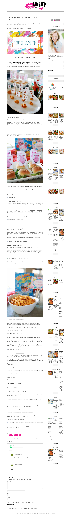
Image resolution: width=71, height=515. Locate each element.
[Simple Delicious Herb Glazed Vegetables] (61, 385)
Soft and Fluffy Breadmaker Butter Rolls (56, 305)
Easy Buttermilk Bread (61, 404)
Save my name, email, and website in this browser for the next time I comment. (21, 502)
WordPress (54, 513)
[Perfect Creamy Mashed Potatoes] (61, 316)
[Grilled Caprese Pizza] (61, 280)
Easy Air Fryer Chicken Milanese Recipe (50, 287)
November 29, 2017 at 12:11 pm (17, 447)
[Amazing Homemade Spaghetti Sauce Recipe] (55, 99)
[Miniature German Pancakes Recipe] (50, 153)
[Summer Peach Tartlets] (61, 173)
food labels (39, 212)
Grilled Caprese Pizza (61, 283)
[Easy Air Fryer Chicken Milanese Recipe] (50, 284)
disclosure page (30, 63)
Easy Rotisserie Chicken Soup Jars (55, 121)
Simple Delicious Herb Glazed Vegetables (61, 388)
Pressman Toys (39, 210)
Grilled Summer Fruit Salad (56, 138)
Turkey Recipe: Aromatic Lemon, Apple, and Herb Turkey (61, 359)
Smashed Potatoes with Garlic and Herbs (50, 138)
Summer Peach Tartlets (61, 176)
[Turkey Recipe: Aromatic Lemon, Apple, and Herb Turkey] (61, 354)
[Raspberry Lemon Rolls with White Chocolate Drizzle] (61, 153)
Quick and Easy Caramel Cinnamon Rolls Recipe (55, 157)
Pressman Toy (17, 245)
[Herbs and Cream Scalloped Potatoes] (61, 235)
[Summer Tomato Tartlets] (55, 373)
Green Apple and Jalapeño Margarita (50, 439)
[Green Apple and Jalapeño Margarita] (50, 436)
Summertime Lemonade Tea (56, 425)
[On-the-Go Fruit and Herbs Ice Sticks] (61, 428)
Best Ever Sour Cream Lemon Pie (55, 179)
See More (56, 107)
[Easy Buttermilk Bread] (61, 401)
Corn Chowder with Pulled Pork (56, 338)
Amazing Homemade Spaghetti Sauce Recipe (55, 103)
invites (34, 212)
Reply (10, 450)
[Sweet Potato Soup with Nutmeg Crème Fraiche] (61, 335)
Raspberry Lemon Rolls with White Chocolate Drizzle (61, 157)
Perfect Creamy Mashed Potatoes (61, 319)
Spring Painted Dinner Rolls (61, 138)
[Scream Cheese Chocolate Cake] (50, 174)
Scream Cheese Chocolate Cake (50, 178)
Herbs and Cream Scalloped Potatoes (61, 239)
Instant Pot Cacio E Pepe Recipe (61, 266)
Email (8, 493)
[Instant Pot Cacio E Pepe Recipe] (61, 262)
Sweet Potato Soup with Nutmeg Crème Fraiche (61, 340)
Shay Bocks (32, 513)
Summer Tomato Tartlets (56, 376)
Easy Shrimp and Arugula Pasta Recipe (56, 268)
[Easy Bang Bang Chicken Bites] (61, 117)
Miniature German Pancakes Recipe (50, 156)
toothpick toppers (13, 213)
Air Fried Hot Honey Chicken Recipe (50, 103)
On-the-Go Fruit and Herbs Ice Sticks (61, 432)
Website (8, 497)
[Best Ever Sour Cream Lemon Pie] (50, 357)
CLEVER (27, 426)
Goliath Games (14, 23)
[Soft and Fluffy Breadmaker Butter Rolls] (55, 301)
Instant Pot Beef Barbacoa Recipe (61, 103)
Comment (9, 481)
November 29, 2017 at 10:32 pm (19, 455)
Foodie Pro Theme (25, 513)
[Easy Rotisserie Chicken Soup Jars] (55, 117)
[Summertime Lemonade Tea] (55, 423)
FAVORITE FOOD (51, 67)
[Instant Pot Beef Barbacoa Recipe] (61, 99)
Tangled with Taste (35, 5)
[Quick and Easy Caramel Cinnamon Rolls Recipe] (55, 153)
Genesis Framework (43, 513)
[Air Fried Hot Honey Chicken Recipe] (50, 99)
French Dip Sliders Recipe (55, 250)
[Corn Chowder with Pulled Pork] (55, 334)
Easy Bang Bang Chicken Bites (61, 121)
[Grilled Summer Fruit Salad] (55, 193)
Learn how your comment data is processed (29, 508)
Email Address (50, 63)
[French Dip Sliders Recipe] (55, 246)
